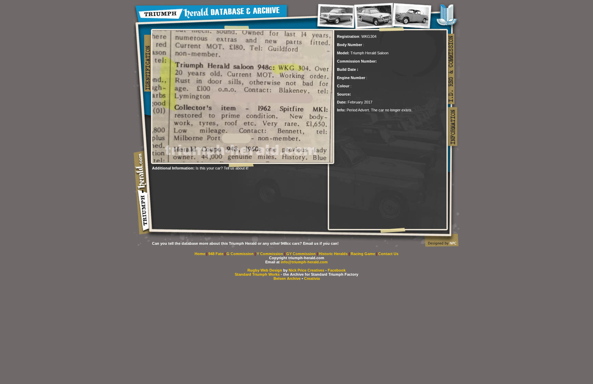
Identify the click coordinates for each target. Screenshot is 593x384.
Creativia (312, 278)
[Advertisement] (232, 180)
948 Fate (216, 254)
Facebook (337, 270)
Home (200, 254)
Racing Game (363, 254)
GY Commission (301, 254)
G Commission (240, 254)
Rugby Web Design (264, 270)
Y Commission (270, 254)
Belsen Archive (287, 278)
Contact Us (388, 254)
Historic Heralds (334, 254)
